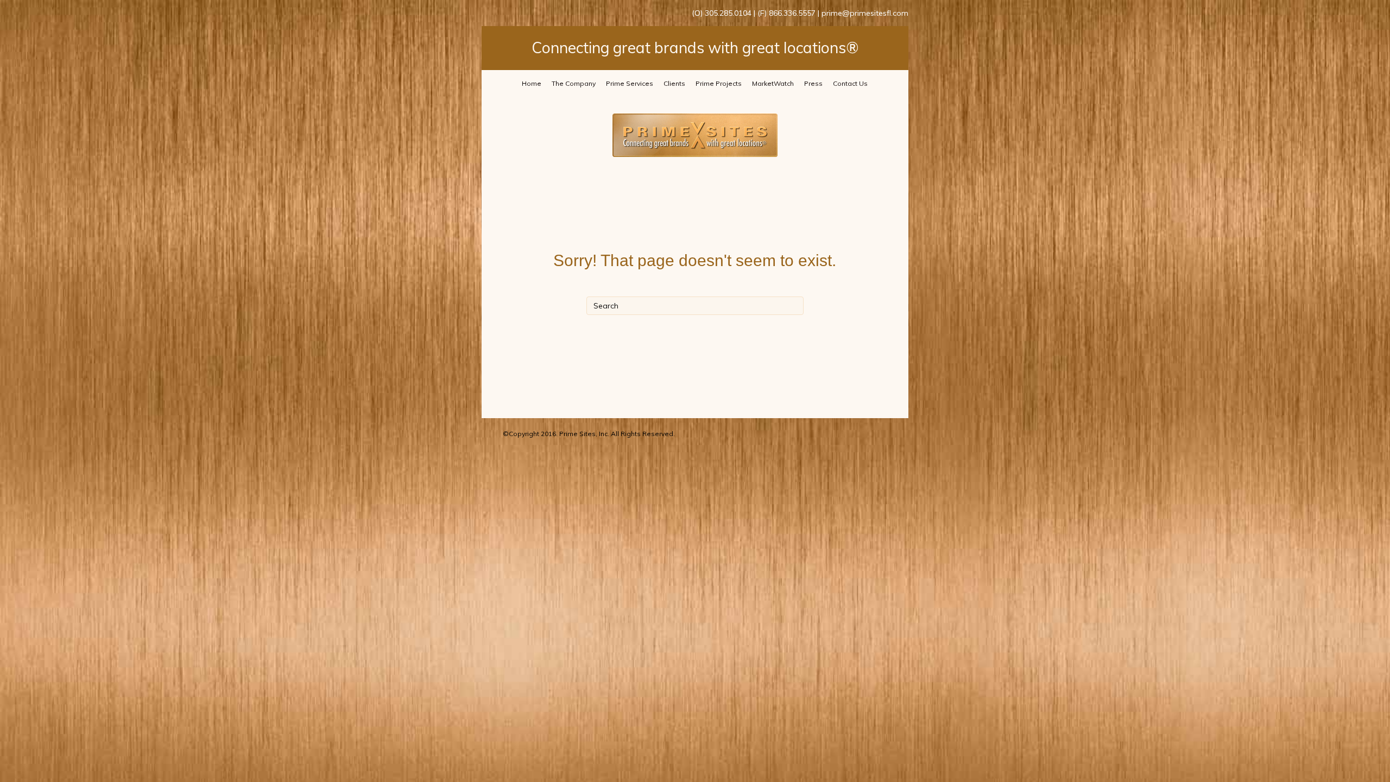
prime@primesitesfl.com (865, 13)
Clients (674, 83)
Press (813, 83)
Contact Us (850, 83)
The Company (574, 83)
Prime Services (629, 83)
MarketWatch (773, 83)
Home (531, 83)
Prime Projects (719, 83)
